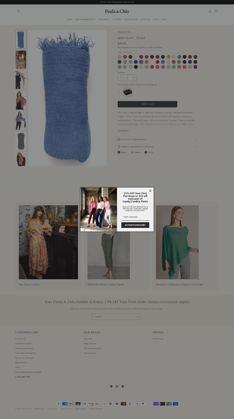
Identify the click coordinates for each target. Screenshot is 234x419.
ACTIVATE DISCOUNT (135, 225)
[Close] (150, 191)
